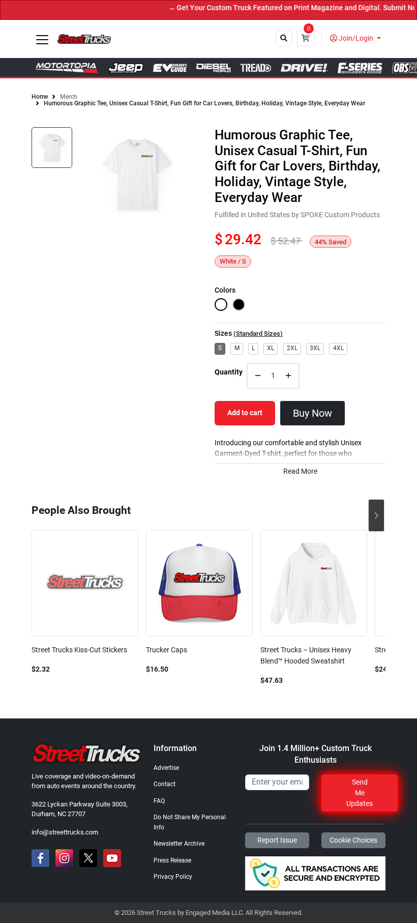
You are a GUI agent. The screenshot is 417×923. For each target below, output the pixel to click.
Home (40, 96)
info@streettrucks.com (65, 832)
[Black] (238, 304)
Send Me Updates (359, 792)
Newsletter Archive (179, 843)
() (258, 333)
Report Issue (277, 840)
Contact (164, 784)
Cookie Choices (353, 840)
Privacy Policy (173, 876)
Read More (300, 471)
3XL (315, 348)
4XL (338, 348)
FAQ (159, 800)
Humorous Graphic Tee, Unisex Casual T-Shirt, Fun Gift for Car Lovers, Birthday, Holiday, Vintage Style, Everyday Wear (204, 103)
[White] (221, 304)
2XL (292, 348)
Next (376, 515)
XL (270, 348)
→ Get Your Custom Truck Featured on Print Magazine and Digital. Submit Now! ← (283, 8)
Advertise (166, 767)
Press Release (172, 860)
